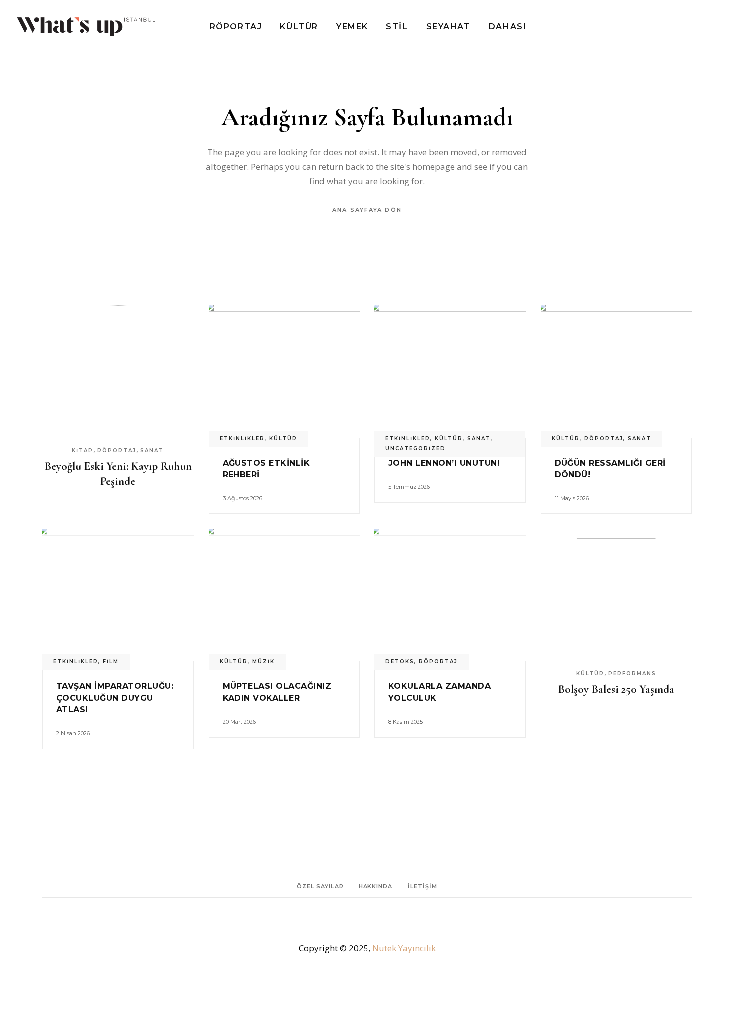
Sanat (152, 450)
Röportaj (116, 450)
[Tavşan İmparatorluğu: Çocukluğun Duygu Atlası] (118, 595)
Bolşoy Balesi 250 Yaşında (616, 689)
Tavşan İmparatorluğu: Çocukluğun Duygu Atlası (114, 697)
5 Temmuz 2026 (409, 486)
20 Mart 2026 (239, 721)
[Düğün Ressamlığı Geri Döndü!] (616, 371)
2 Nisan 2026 (73, 733)
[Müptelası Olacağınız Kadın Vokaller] (284, 595)
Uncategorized (415, 448)
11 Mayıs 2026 (572, 498)
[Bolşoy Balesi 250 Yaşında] (616, 595)
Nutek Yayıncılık (404, 948)
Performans (632, 673)
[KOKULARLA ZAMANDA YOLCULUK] (450, 595)
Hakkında (376, 886)
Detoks (399, 661)
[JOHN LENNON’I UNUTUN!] (450, 371)
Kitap (82, 450)
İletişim (423, 886)
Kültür (283, 438)
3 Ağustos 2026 (242, 498)
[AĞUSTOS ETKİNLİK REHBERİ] (284, 371)
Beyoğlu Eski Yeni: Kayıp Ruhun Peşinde (118, 473)
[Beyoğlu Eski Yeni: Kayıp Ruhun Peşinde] (118, 371)
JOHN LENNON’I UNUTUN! (444, 463)
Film (111, 661)
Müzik (263, 661)
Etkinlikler (242, 438)
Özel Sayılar (320, 886)
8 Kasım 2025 (405, 721)
